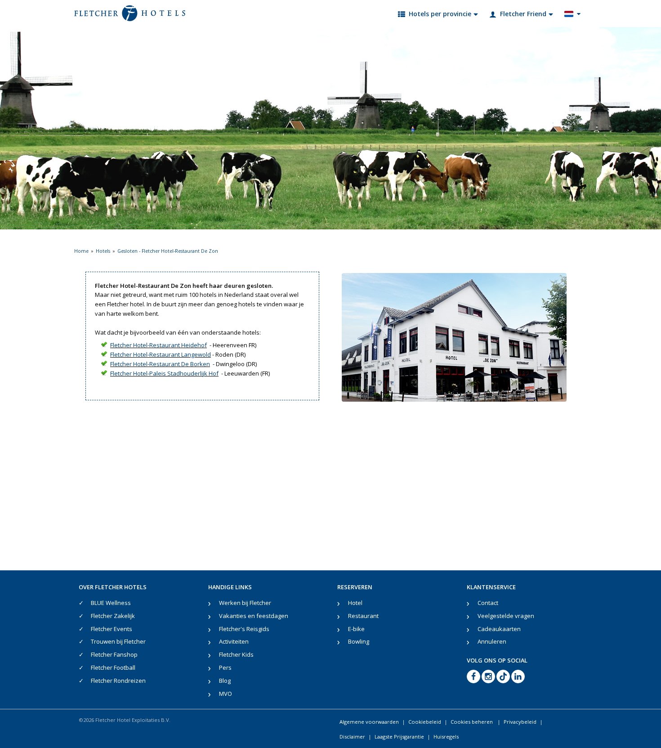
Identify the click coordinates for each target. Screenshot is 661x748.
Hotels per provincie (440, 13)
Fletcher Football (113, 667)
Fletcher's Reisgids (244, 629)
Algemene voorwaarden (369, 721)
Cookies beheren (472, 721)
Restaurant (363, 616)
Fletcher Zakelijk (113, 616)
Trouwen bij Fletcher (118, 641)
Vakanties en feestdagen (253, 616)
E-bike (356, 629)
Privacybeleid (520, 721)
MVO (225, 694)
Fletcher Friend (523, 13)
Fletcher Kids (236, 654)
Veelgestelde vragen (506, 616)
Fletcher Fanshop (114, 654)
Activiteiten (234, 641)
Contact (488, 603)
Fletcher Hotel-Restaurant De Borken (160, 364)
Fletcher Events (111, 629)
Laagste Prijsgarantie (399, 736)
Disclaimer (352, 736)
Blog (225, 680)
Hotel (355, 603)
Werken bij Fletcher (245, 603)
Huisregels (446, 736)
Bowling (358, 641)
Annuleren (492, 641)
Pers (225, 667)
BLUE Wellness (111, 603)
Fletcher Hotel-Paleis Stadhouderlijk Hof (164, 373)
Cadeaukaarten (499, 629)
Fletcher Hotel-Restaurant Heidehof (158, 345)
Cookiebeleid (424, 721)
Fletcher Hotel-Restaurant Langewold (160, 354)
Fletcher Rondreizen (118, 680)
